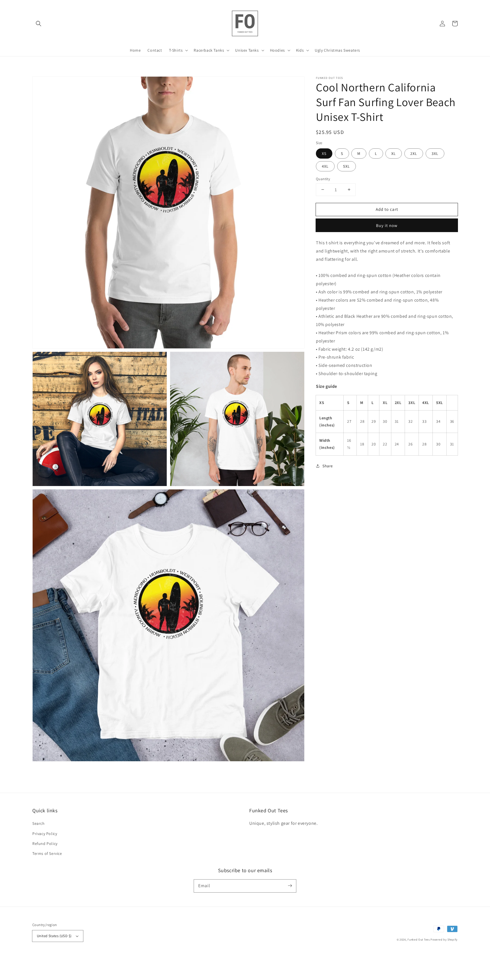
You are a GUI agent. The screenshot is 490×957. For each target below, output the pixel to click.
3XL (435, 153)
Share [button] (327, 465)
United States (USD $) (54, 935)
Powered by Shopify (444, 939)
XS (324, 153)
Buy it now (387, 225)
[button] (38, 23)
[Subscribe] (290, 886)
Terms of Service (47, 853)
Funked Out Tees (418, 939)
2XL (413, 153)
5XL (346, 166)
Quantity (323, 178)
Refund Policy (45, 843)
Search (38, 823)
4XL (325, 166)
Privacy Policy (44, 833)
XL (393, 153)
